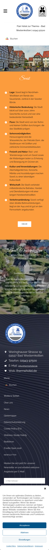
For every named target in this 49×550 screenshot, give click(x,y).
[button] (45, 488)
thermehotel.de (26, 370)
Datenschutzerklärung (25, 546)
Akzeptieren (24, 525)
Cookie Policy (11, 546)
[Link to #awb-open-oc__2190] (7, 11)
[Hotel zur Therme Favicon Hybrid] (24, 3)
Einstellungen (24, 540)
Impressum (39, 546)
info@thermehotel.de (28, 366)
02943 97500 (38, 30)
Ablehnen (24, 532)
